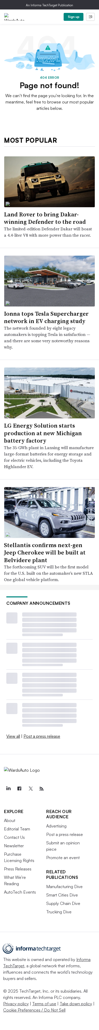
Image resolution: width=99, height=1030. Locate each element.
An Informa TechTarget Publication (49, 5)
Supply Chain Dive (63, 903)
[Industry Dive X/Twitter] (30, 788)
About (9, 820)
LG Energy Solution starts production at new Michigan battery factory (43, 433)
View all (13, 736)
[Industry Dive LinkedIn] (8, 788)
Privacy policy (16, 1003)
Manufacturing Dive (64, 886)
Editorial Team (17, 828)
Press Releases (17, 868)
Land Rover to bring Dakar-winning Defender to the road (45, 218)
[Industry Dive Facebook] (19, 788)
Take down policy (76, 1003)
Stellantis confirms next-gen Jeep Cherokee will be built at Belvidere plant (45, 552)
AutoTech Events (20, 892)
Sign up (73, 17)
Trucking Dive (59, 911)
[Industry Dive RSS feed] (41, 788)
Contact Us (14, 837)
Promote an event (63, 857)
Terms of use (44, 1003)
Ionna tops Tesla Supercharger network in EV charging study (46, 317)
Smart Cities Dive (62, 895)
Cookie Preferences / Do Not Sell (34, 1010)
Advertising (56, 826)
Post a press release (41, 736)
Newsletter (14, 845)
